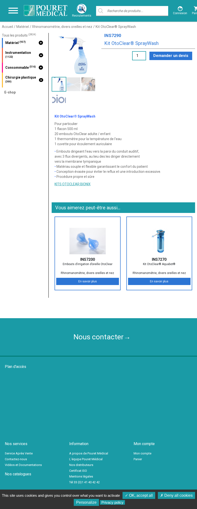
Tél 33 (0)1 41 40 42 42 (84, 482)
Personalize (86, 502)
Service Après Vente (19, 453)
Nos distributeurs (81, 465)
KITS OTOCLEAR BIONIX (73, 184)
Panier (138, 459)
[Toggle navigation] (13, 11)
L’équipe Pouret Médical (86, 459)
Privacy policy (112, 502)
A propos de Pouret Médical (88, 453)
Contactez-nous (16, 459)
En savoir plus (87, 281)
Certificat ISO (78, 470)
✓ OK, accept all (139, 495)
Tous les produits (19, 35)
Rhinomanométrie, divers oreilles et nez (62, 27)
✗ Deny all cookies (176, 495)
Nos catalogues (18, 474)
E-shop (10, 92)
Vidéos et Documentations (23, 465)
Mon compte (142, 453)
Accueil (7, 27)
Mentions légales (81, 476)
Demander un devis (170, 55)
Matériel (22, 27)
